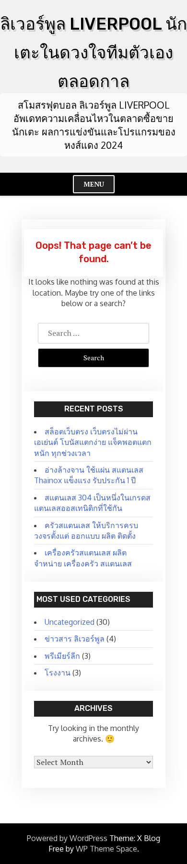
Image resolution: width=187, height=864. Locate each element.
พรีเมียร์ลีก (62, 656)
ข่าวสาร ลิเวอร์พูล (75, 638)
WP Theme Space (106, 848)
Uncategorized (69, 622)
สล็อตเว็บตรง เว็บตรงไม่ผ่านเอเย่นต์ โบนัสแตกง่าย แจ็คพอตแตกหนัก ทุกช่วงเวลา (93, 442)
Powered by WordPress (67, 838)
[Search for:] (93, 333)
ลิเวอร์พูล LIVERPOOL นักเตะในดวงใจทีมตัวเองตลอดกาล (93, 52)
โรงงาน (57, 672)
